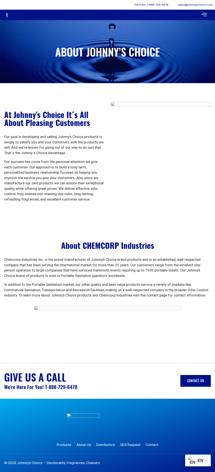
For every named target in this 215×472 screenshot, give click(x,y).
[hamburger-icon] (204, 15)
